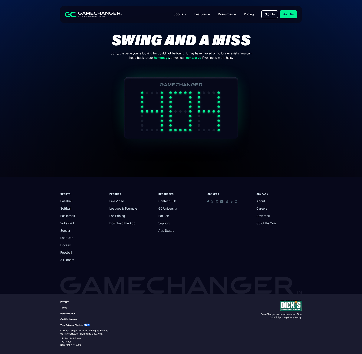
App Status (166, 231)
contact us (193, 58)
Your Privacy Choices (71, 325)
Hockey (65, 245)
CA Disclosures (68, 319)
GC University (167, 209)
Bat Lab (163, 216)
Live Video (116, 201)
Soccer (65, 231)
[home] (93, 14)
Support (164, 223)
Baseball (66, 201)
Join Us (288, 14)
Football (66, 253)
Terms (63, 307)
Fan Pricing (117, 216)
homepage (161, 58)
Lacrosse (66, 238)
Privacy (64, 302)
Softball (65, 209)
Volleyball (67, 223)
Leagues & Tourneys (123, 209)
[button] (180, 14)
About (260, 201)
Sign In (270, 14)
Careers (261, 209)
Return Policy (67, 313)
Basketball (67, 216)
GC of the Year (266, 223)
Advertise (263, 216)
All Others (67, 260)
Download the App (122, 223)
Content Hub (167, 201)
